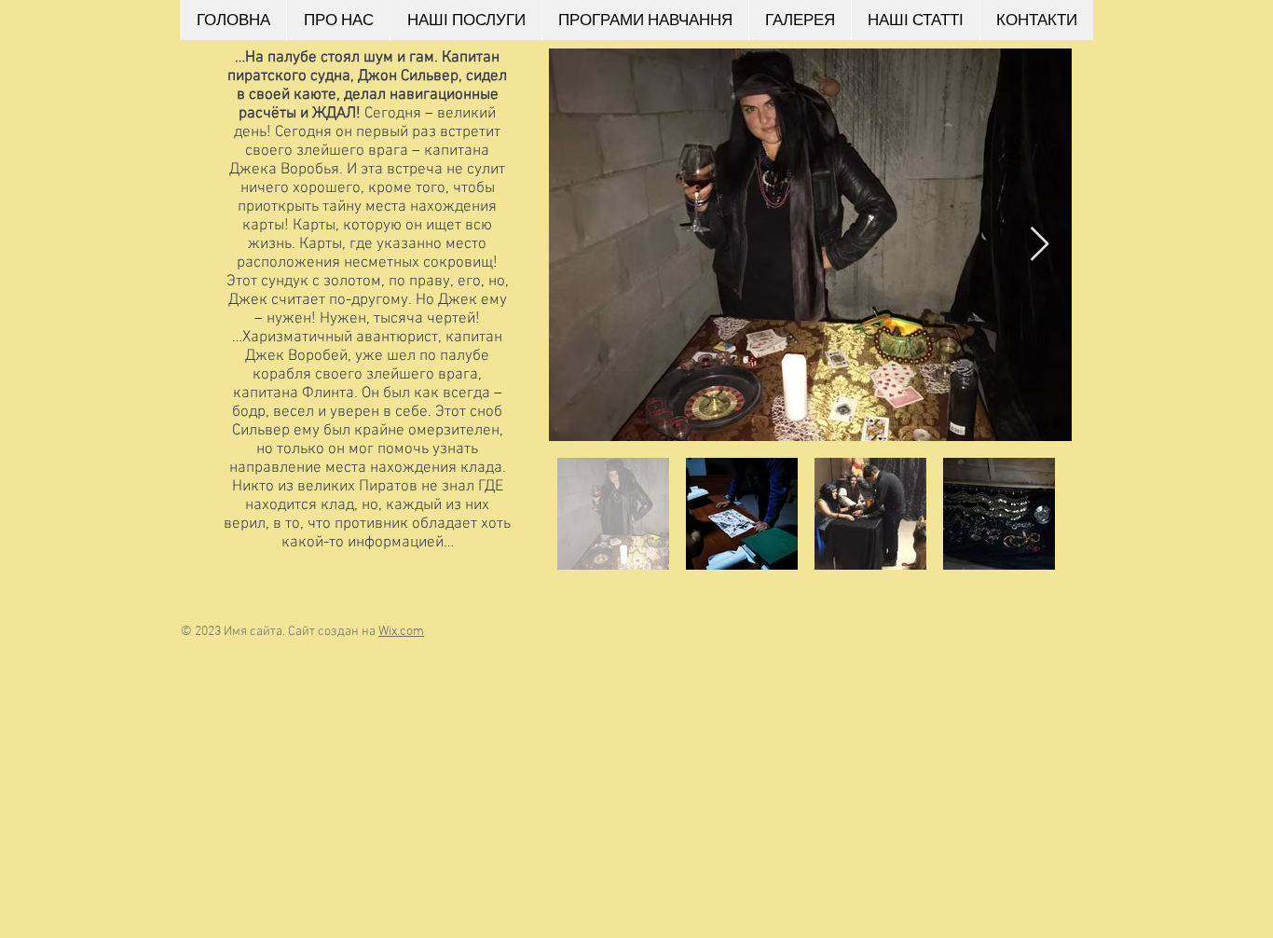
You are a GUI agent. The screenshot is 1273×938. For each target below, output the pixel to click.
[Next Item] (1039, 245)
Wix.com (401, 632)
